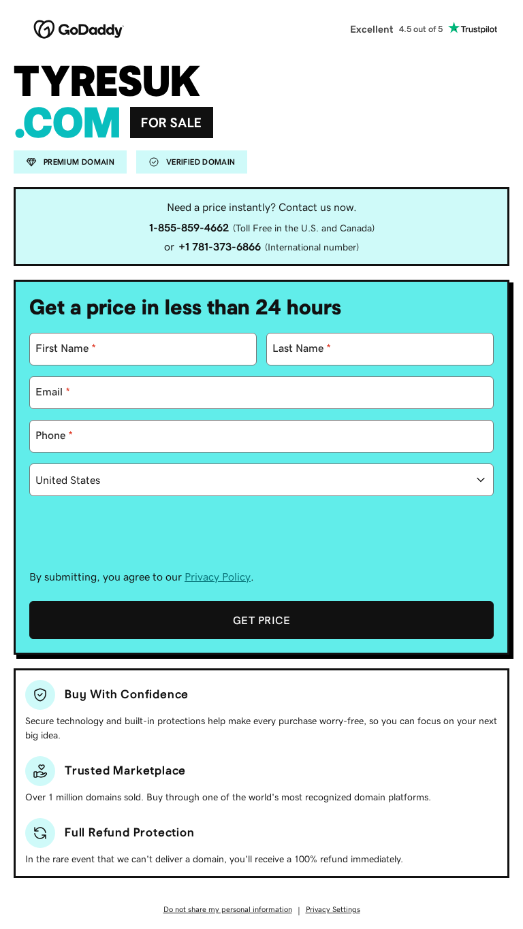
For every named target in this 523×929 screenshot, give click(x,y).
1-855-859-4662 (189, 227)
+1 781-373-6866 (219, 246)
